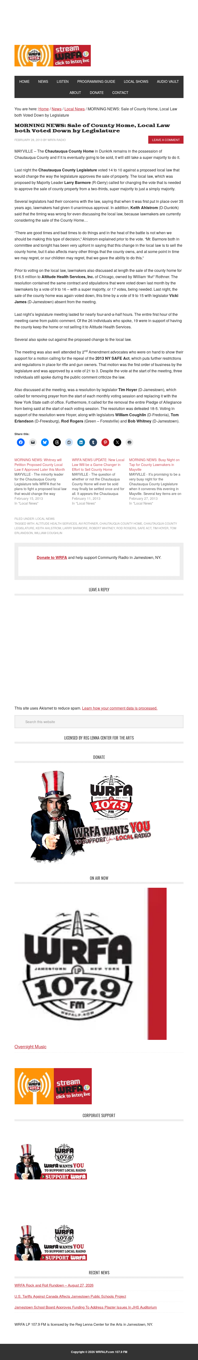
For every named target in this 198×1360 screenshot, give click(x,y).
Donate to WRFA (52, 557)
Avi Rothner (88, 523)
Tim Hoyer (161, 528)
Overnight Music (30, 1046)
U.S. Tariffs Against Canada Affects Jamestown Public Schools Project (70, 1296)
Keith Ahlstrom (48, 528)
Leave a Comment (166, 140)
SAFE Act (144, 528)
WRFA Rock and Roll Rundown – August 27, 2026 (53, 1285)
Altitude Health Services (56, 523)
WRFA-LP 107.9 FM (99, 19)
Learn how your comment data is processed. (119, 708)
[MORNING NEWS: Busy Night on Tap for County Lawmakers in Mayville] (158, 481)
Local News (45, 518)
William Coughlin (48, 533)
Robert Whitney (102, 528)
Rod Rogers (126, 528)
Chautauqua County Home (120, 523)
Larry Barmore (75, 528)
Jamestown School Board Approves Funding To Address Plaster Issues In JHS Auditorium (85, 1307)
